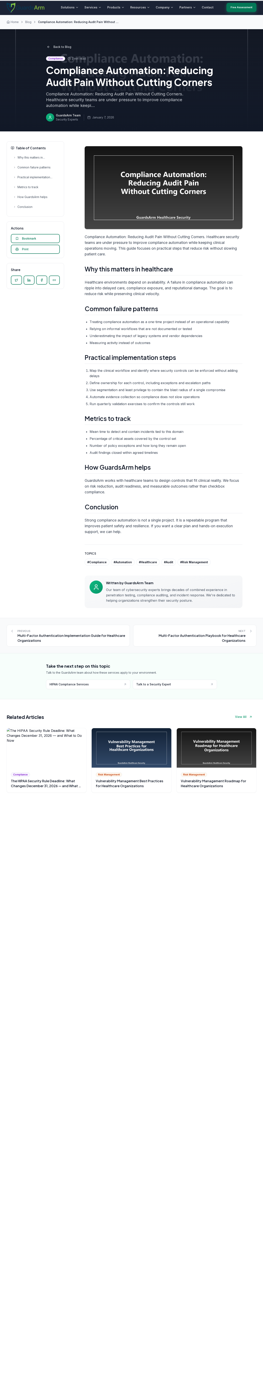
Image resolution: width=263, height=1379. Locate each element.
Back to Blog (62, 47)
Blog (28, 22)
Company (163, 7)
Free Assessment (241, 7)
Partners (185, 7)
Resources (138, 7)
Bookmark (29, 238)
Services (90, 7)
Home (15, 22)
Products (113, 7)
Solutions (68, 7)
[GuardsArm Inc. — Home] (25, 7)
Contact (207, 7)
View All (241, 716)
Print (25, 249)
